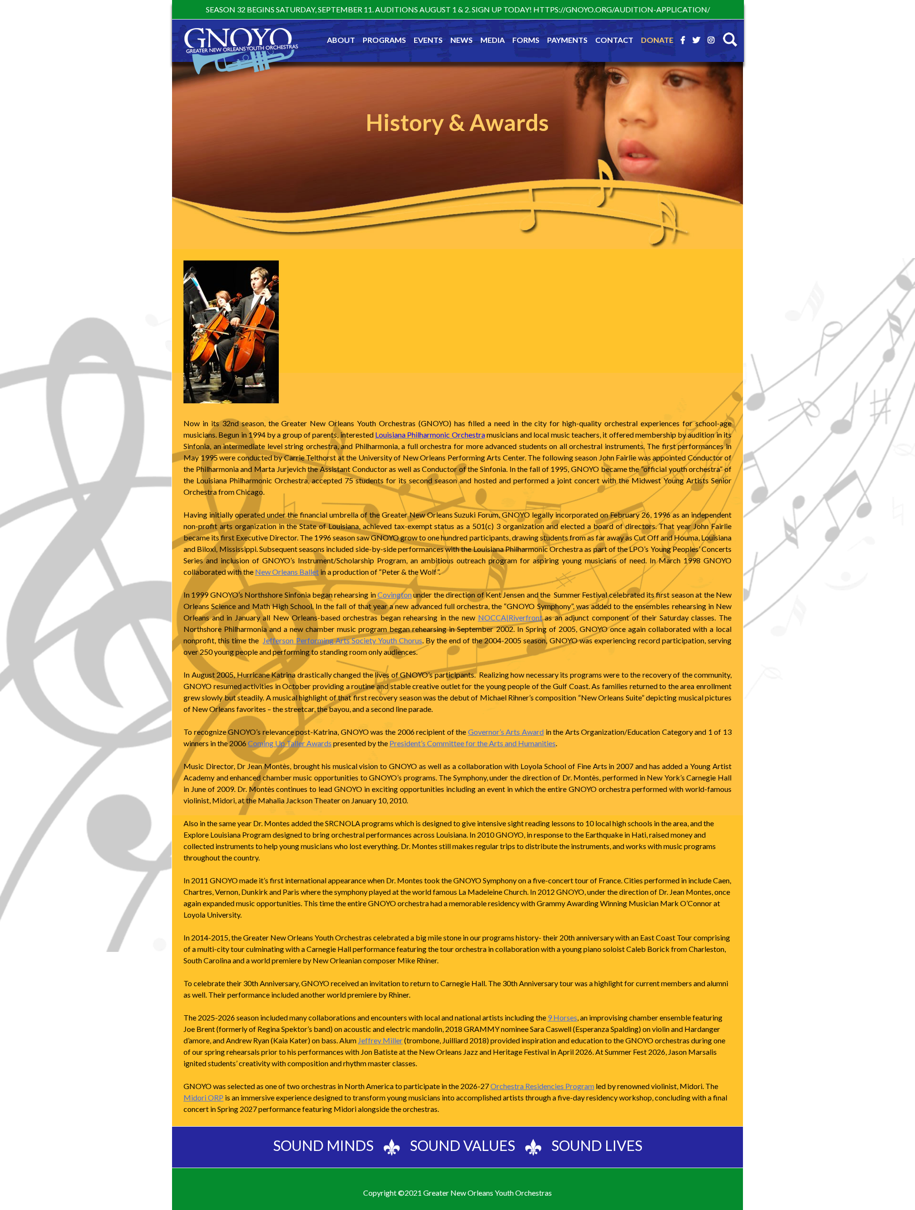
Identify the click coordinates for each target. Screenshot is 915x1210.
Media (492, 39)
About (341, 39)
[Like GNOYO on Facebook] (683, 40)
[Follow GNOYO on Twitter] (696, 40)
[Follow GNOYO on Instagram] (711, 40)
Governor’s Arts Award (506, 731)
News (461, 39)
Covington (394, 594)
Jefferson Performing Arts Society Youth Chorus (342, 640)
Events (428, 39)
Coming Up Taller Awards (290, 743)
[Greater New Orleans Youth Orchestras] (241, 57)
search (730, 39)
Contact (614, 39)
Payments (567, 39)
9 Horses (562, 1017)
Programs (384, 39)
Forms (525, 39)
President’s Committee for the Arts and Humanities (472, 743)
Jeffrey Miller (380, 1040)
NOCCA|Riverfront (510, 617)
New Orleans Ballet (287, 571)
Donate (657, 39)
